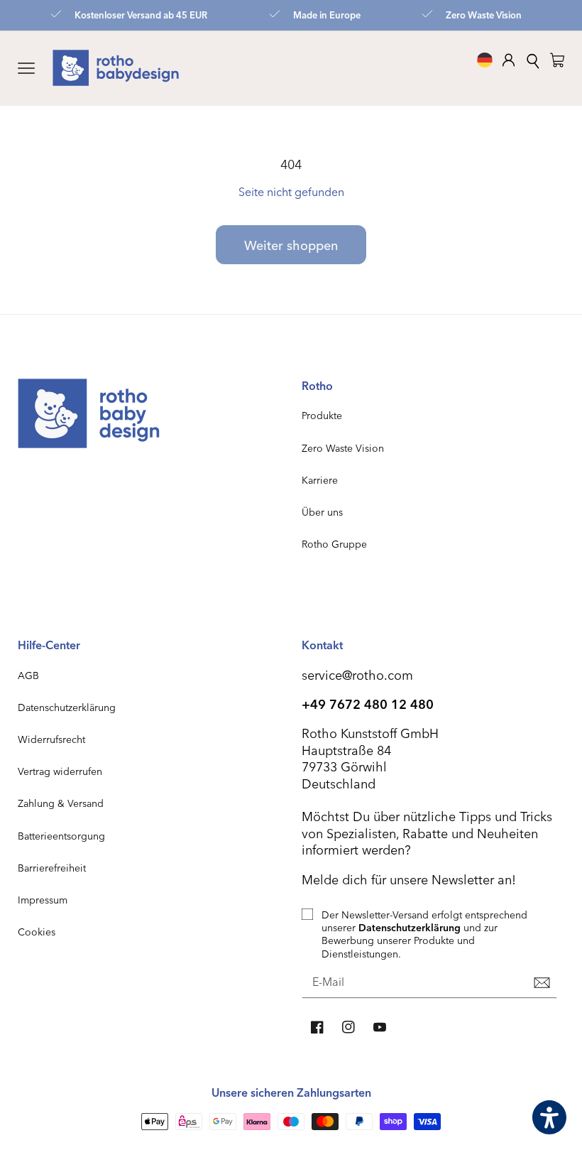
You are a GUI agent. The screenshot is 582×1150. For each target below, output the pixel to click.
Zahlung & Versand (61, 803)
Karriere (320, 479)
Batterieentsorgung (61, 835)
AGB (28, 675)
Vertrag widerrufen (60, 771)
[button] (26, 68)
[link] (557, 60)
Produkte (322, 415)
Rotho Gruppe (334, 543)
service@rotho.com (357, 674)
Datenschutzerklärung (67, 707)
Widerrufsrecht (51, 739)
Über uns (322, 511)
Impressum (42, 899)
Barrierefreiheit (52, 867)
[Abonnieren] (541, 983)
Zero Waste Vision (343, 447)
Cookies (36, 931)
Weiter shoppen (291, 244)
